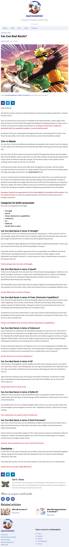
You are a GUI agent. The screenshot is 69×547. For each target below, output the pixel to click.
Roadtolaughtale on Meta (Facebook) (17, 95)
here (40, 172)
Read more (15, 513)
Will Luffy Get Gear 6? (19, 509)
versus (3, 33)
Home (5, 28)
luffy (12, 28)
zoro (19, 28)
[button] (3, 103)
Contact (34, 28)
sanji (26, 28)
